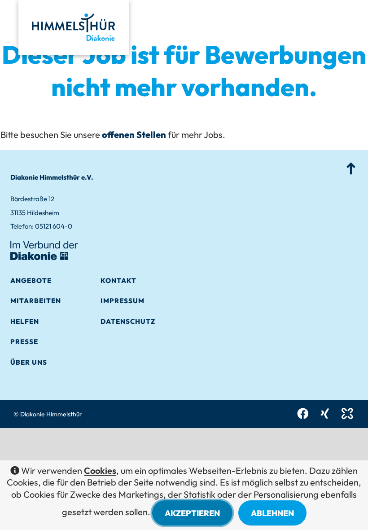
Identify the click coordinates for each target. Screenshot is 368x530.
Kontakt (118, 280)
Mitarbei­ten (35, 300)
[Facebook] (303, 413)
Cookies (100, 470)
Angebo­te (31, 280)
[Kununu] (347, 413)
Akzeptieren (192, 513)
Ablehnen (272, 513)
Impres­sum (123, 300)
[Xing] (325, 413)
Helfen (24, 321)
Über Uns (28, 362)
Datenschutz (128, 321)
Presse (24, 341)
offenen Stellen (134, 134)
